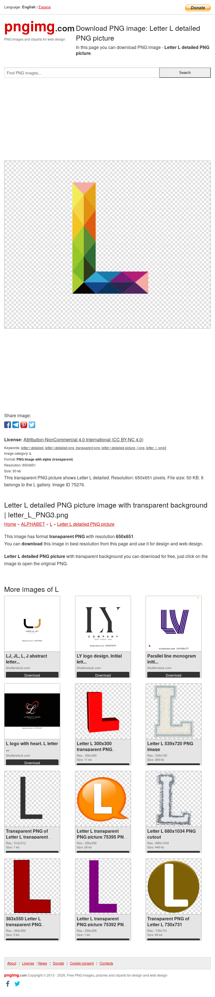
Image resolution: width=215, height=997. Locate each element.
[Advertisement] (107, 121)
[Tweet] (32, 424)
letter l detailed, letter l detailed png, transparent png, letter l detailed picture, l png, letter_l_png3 (93, 447)
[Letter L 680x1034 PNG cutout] (173, 798)
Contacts (106, 963)
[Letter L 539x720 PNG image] (174, 711)
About (11, 963)
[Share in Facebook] (7, 424)
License (28, 963)
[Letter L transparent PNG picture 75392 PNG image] (103, 886)
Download (32, 675)
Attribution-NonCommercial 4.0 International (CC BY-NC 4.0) (83, 439)
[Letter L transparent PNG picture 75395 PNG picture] (103, 799)
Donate (58, 963)
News (42, 963)
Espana (45, 7)
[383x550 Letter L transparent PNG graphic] (32, 886)
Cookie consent (82, 963)
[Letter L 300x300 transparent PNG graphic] (103, 711)
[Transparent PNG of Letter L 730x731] (173, 886)
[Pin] (23, 424)
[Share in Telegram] (15, 424)
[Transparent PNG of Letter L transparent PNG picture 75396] (32, 799)
